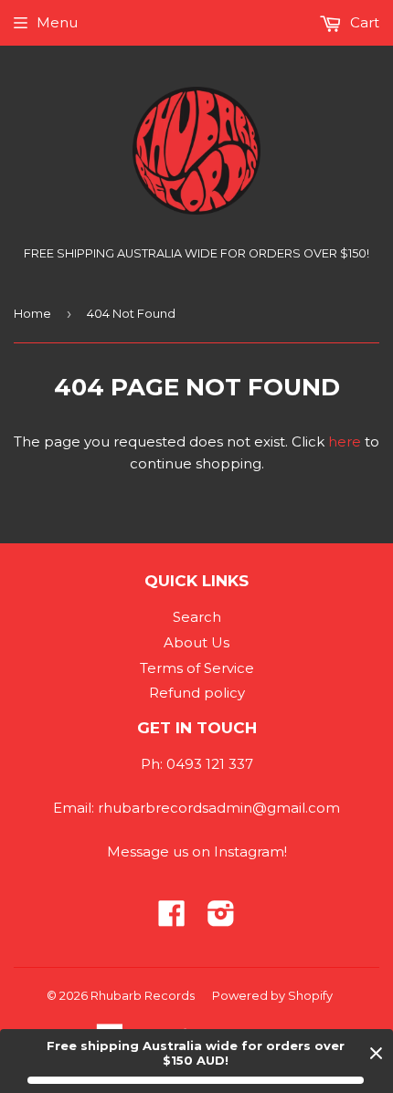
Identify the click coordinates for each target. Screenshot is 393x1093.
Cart (362, 22)
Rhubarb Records (142, 995)
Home (32, 313)
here (344, 441)
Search (197, 616)
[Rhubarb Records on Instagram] (221, 919)
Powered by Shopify (272, 995)
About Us (196, 642)
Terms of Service (197, 668)
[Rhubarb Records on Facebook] (172, 919)
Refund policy (197, 692)
